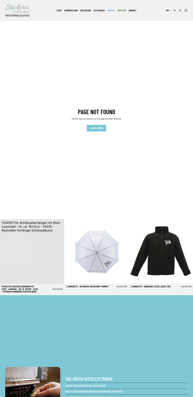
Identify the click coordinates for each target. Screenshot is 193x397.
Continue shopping (96, 128)
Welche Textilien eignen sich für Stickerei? (86, 385)
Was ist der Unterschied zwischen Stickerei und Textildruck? (94, 391)
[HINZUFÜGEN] (60, 279)
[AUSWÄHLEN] (124, 279)
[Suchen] (175, 10)
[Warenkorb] (186, 10)
